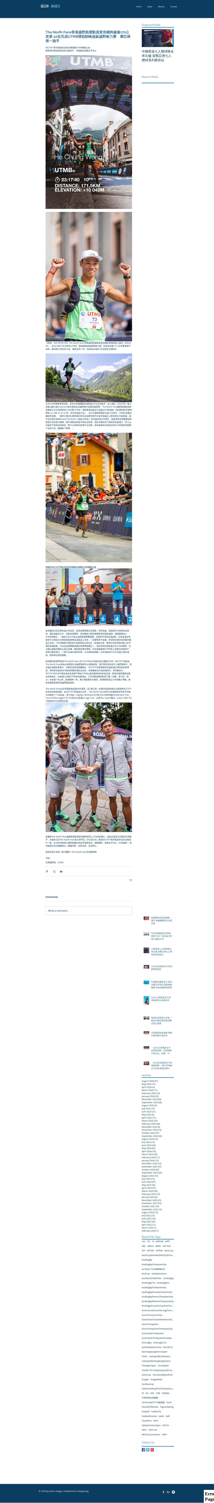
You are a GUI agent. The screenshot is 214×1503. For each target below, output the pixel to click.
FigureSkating (167, 1406)
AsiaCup (146, 1273)
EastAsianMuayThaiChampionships (158, 1388)
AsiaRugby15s (148, 1282)
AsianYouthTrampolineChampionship (158, 1338)
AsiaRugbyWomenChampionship (158, 1301)
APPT (167, 1241)
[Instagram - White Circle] (173, 1492)
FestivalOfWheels (150, 1406)
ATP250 (150, 1250)
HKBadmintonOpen (151, 1425)
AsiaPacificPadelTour (152, 1278)
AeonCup (169, 1250)
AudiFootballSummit (152, 1347)
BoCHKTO (168, 1347)
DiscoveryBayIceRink (163, 1374)
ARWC (158, 1246)
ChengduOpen (149, 1365)
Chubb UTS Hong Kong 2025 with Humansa (158, 1370)
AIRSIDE (159, 1241)
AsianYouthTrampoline (153, 1333)
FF (143, 1393)
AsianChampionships (152, 1315)
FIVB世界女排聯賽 (150, 1397)
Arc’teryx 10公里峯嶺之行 (153, 1269)
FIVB (158, 1393)
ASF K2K (167, 1246)
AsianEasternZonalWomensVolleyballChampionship (158, 1319)
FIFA (152, 1393)
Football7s (156, 1411)
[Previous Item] (146, 38)
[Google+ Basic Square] (152, 1449)
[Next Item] (169, 38)
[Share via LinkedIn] (61, 871)
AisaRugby (147, 1259)
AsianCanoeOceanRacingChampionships (158, 1310)
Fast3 (168, 1402)
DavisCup (146, 1374)
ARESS (150, 1246)
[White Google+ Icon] (168, 1492)
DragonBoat (156, 1379)
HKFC (144, 1429)
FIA (147, 1393)
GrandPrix (147, 1420)
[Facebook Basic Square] (143, 1449)
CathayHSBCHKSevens (159, 1356)
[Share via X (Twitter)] (54, 871)
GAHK (161, 1416)
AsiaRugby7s (163, 1282)
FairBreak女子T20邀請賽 (153, 1402)
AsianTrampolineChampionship (157, 1328)
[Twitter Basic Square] (148, 1449)
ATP (143, 1250)
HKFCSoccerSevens (151, 1434)
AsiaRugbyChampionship (154, 1287)
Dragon (145, 1379)
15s (148, 1241)
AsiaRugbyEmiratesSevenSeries (157, 1292)
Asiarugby (147, 1342)
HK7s (155, 1420)
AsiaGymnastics (159, 1273)
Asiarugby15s (159, 1342)
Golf (168, 1416)
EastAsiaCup (148, 1384)
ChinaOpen (163, 1365)
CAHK (144, 1356)
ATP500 (159, 1250)
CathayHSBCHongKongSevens (156, 1361)
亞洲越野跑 (51, 862)
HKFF (164, 1434)
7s (153, 1241)
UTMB (60, 862)
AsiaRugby (168, 1278)
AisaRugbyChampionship (154, 1264)
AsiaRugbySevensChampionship (157, 1296)
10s (143, 1241)
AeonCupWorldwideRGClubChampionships (158, 1255)
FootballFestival (149, 1416)
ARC (144, 1246)
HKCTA (165, 1425)
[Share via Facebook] (47, 871)
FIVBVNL (166, 1393)
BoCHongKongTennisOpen (154, 1351)
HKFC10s (153, 1429)
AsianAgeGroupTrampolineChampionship (158, 1305)
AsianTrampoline (150, 1324)
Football (146, 1411)
